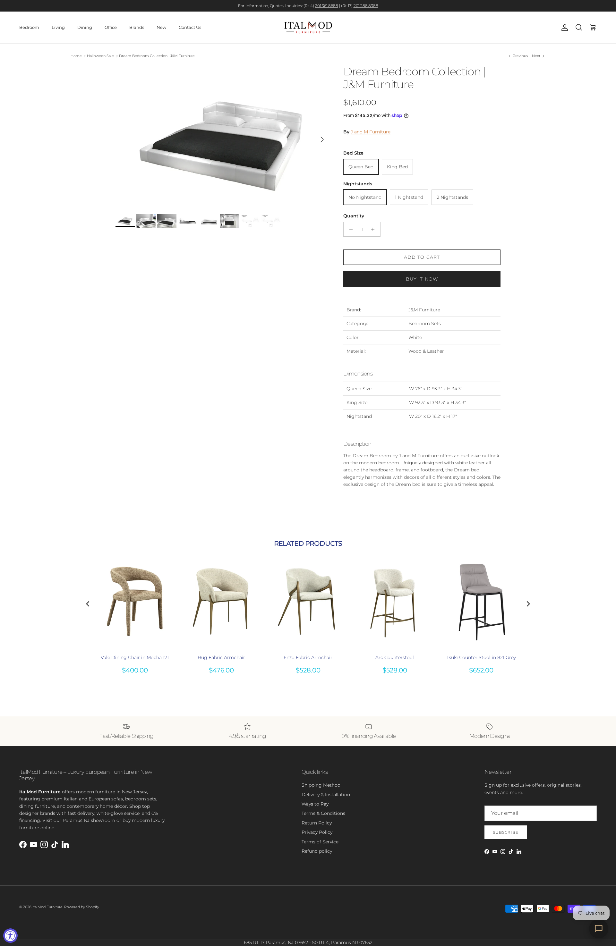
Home (76, 56)
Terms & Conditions (323, 813)
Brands (136, 27)
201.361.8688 (326, 5)
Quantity (353, 216)
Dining (84, 27)
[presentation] (87, 604)
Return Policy (317, 823)
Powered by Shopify (81, 907)
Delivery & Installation (326, 795)
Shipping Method (321, 785)
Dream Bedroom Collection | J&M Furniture (157, 56)
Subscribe (505, 832)
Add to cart (422, 257)
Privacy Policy (317, 832)
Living (58, 27)
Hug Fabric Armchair (221, 657)
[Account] (563, 27)
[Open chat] (598, 928)
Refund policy (317, 851)
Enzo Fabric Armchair (308, 657)
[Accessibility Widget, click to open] (10, 935)
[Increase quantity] (374, 229)
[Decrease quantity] (349, 229)
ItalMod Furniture (47, 907)
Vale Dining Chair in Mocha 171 (135, 657)
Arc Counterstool (394, 657)
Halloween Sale (100, 56)
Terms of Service (320, 842)
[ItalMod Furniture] (308, 27)
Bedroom (29, 27)
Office (111, 27)
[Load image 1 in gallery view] (222, 136)
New (161, 27)
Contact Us (190, 27)
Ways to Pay (315, 804)
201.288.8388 (366, 5)
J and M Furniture (370, 132)
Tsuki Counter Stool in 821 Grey (481, 657)
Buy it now (422, 279)
